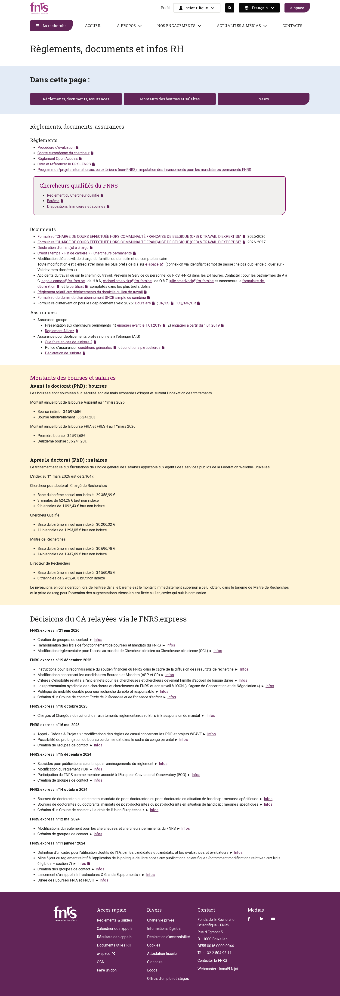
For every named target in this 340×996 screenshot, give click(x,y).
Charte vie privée (160, 920)
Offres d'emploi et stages (168, 978)
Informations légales (164, 928)
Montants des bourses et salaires (170, 98)
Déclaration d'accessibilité (168, 937)
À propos (126, 25)
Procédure (55, 147)
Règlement (59, 331)
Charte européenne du (63, 153)
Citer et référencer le (64, 164)
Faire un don (107, 970)
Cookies (154, 945)
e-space (297, 7)
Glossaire (155, 962)
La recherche (54, 25)
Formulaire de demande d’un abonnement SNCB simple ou (91, 297)
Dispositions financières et (76, 206)
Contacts (292, 25)
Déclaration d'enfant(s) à (63, 247)
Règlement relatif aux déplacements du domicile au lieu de (90, 292)
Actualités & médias (239, 25)
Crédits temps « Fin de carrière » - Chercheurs (84, 253)
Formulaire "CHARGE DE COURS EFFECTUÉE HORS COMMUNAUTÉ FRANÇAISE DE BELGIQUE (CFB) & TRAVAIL (139, 236)
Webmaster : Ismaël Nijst (218, 969)
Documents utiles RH (114, 945)
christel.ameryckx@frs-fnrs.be (127, 281)
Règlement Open (57, 158)
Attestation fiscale (162, 953)
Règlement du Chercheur (73, 195)
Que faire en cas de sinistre (68, 342)
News (263, 98)
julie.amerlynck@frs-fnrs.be (192, 281)
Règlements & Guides (114, 920)
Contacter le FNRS (212, 960)
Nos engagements (176, 25)
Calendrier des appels (115, 928)
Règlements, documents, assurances (76, 98)
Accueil (93, 25)
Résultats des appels (114, 937)
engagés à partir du (196, 325)
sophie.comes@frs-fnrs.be (63, 281)
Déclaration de (63, 353)
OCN (100, 962)
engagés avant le (139, 325)
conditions (95, 347)
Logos (152, 970)
